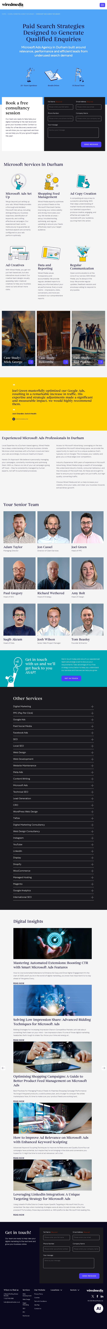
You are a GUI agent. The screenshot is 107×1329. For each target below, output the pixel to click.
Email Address (84, 102)
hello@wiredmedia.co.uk (12, 1302)
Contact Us (37, 1308)
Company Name (82, 113)
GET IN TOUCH (71, 678)
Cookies (36, 1297)
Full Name (55, 102)
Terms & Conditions (40, 1301)
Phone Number (53, 113)
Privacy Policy (38, 1294)
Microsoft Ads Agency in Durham (48, 14)
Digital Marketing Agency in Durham (21, 14)
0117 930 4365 (9, 1298)
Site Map (36, 1305)
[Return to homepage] (12, 5)
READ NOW (18, 983)
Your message (53, 125)
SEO (24, 1308)
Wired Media (97, 1301)
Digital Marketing (26, 1304)
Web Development (27, 1295)
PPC (24, 1312)
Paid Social (26, 1316)
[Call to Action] (30, 362)
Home (4, 14)
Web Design (26, 1299)
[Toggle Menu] (102, 5)
